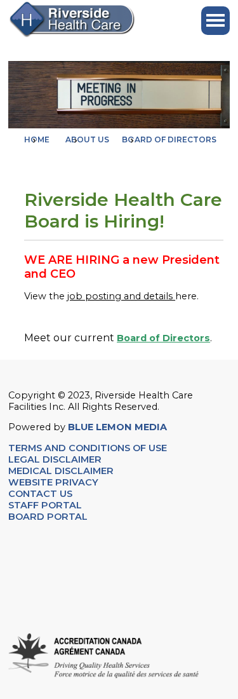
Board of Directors (163, 338)
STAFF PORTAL (45, 505)
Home (37, 139)
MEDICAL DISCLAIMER (61, 471)
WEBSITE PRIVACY (53, 482)
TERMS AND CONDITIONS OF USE (87, 448)
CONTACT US (41, 493)
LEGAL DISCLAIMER (55, 459)
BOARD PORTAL (48, 516)
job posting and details (121, 296)
